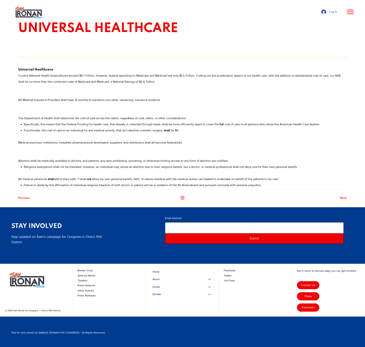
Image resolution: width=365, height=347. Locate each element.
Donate (156, 294)
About (155, 279)
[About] (209, 279)
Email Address (173, 218)
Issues (156, 286)
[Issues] (209, 287)
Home (155, 271)
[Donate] (209, 294)
